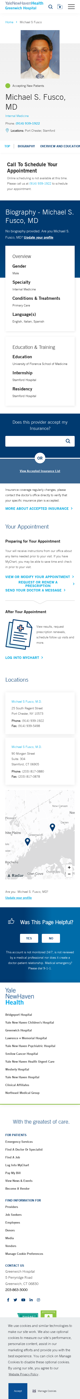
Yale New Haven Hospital (22, 1077)
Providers (11, 1207)
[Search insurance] (69, 441)
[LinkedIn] (31, 1300)
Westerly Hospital (17, 1069)
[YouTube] (23, 1300)
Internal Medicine (17, 116)
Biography (26, 146)
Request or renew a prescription (38, 583)
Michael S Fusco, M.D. (27, 702)
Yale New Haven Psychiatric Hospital (30, 1046)
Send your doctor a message (33, 590)
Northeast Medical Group (22, 1093)
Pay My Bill (13, 1173)
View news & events (18, 1181)
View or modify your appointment (37, 577)
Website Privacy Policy (23, 1374)
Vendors (10, 1246)
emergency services (19, 1142)
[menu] (71, 6)
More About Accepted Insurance (37, 508)
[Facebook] (8, 1300)
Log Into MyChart (22, 657)
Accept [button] (18, 1391)
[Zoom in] (69, 867)
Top (7, 146)
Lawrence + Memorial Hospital (26, 1038)
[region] (40, 834)
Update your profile (38, 237)
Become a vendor (17, 1189)
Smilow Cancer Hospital (21, 1054)
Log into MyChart (17, 1165)
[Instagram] (38, 1300)
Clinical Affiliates (17, 1085)
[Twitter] (15, 1300)
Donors (10, 1230)
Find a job (12, 1157)
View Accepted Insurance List (40, 471)
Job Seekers (13, 1215)
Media (9, 1238)
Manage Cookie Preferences (24, 1254)
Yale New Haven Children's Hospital (29, 1022)
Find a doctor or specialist (24, 1149)
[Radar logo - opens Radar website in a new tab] (15, 875)
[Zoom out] (69, 874)
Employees (12, 1222)
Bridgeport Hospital (18, 1015)
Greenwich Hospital (18, 1030)
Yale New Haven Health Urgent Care (29, 1062)
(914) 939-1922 (28, 123)
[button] (44, 1391)
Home (9, 22)
